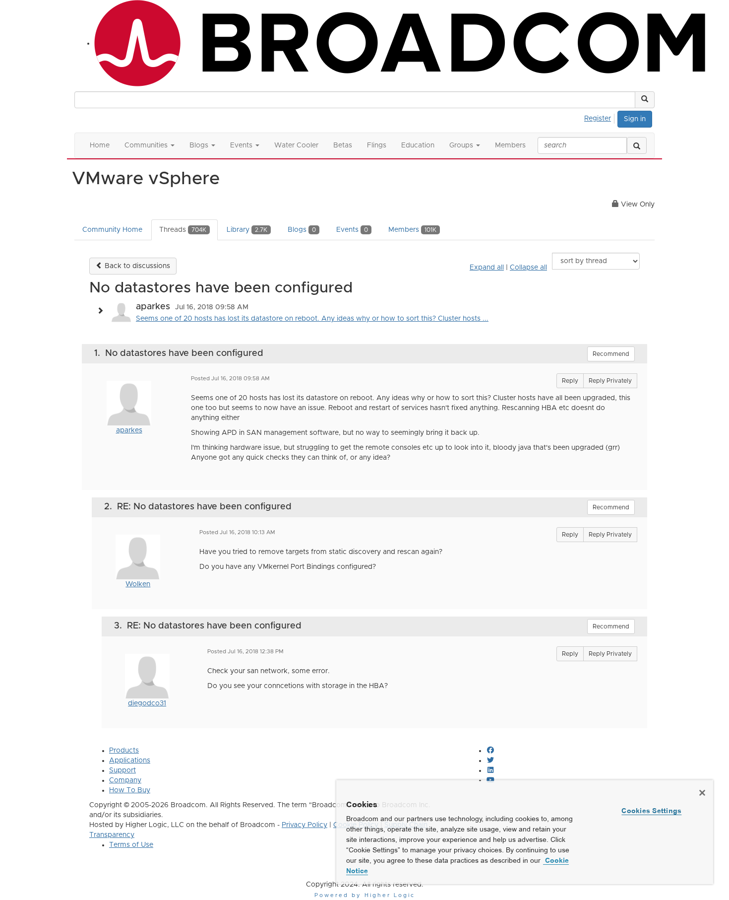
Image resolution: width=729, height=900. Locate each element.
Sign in (635, 119)
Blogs (302, 229)
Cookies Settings (651, 811)
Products (124, 750)
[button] (645, 99)
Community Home (112, 229)
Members (412, 229)
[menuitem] (600, 117)
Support (122, 770)
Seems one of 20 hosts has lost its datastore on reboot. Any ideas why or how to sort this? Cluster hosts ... (312, 318)
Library (247, 229)
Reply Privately (610, 381)
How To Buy (129, 790)
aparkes (129, 430)
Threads (182, 229)
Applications (129, 760)
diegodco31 (147, 703)
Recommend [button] (611, 354)
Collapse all (528, 267)
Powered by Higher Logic (364, 895)
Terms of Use (131, 844)
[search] (637, 145)
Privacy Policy (304, 825)
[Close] (702, 793)
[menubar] (600, 117)
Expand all (487, 267)
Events (352, 229)
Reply (570, 381)
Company (125, 780)
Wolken (137, 584)
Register (597, 118)
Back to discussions (136, 266)
